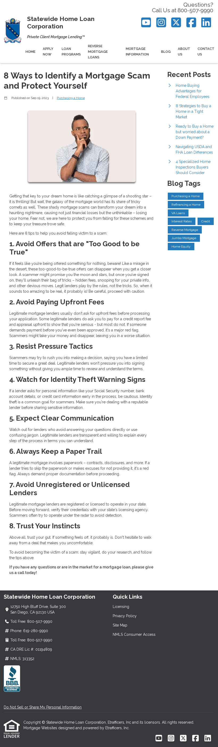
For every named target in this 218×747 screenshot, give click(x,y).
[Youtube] (146, 22)
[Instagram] (161, 22)
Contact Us (206, 51)
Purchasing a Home (71, 98)
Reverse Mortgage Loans (98, 51)
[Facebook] (191, 22)
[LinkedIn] (206, 22)
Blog (166, 52)
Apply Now (48, 51)
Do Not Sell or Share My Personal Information (43, 707)
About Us (184, 51)
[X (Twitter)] (176, 22)
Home (30, 52)
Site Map (120, 625)
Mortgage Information (137, 51)
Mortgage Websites (40, 728)
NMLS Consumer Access (134, 634)
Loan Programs (71, 51)
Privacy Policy (125, 616)
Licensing (121, 606)
